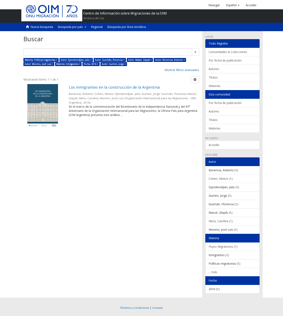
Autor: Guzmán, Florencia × (110, 59)
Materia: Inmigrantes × (68, 64)
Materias (214, 86)
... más (213, 272)
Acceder (214, 145)
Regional (97, 27)
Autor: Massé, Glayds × (140, 59)
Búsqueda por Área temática (126, 27)
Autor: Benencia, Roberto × (170, 59)
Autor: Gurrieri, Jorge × (114, 64)
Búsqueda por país (71, 27)
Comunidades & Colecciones (228, 52)
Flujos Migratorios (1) (223, 246)
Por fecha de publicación (225, 60)
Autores (214, 69)
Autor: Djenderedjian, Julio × (76, 59)
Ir (195, 52)
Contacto (157, 308)
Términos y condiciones (134, 308)
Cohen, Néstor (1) (221, 179)
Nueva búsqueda (41, 27)
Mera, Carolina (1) (221, 221)
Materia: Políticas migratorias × (41, 59)
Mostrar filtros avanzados (181, 70)
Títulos (213, 77)
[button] (233, 5)
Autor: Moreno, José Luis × (39, 64)
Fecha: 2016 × (91, 64)
